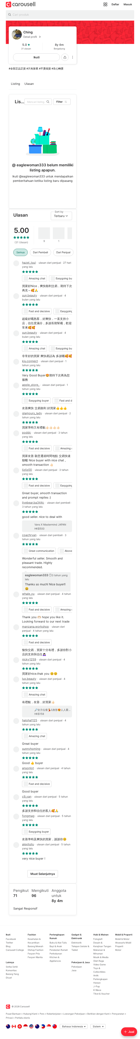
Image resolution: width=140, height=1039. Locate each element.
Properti (119, 946)
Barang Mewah (35, 946)
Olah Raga (98, 960)
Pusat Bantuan (13, 1013)
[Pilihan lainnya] (72, 57)
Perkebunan (56, 953)
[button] (48, 37)
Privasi (9, 1017)
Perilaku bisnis (22, 1017)
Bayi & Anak (56, 946)
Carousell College (15, 950)
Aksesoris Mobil (123, 942)
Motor (118, 950)
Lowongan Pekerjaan (74, 1013)
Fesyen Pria (34, 953)
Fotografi (97, 939)
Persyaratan (118, 1013)
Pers (42, 1013)
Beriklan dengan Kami (98, 1013)
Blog (8, 946)
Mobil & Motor (122, 939)
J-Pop (96, 986)
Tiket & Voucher (101, 993)
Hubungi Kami (30, 1013)
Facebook (11, 939)
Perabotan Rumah (59, 950)
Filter (59, 101)
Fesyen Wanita (35, 957)
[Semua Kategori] (105, 4)
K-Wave (97, 990)
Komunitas (11, 970)
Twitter (9, 942)
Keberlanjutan (54, 1013)
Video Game (99, 964)
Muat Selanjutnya (42, 874)
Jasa (73, 970)
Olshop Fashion (35, 950)
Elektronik (76, 942)
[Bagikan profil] (65, 57)
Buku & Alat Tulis (58, 942)
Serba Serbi (12, 966)
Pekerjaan (76, 966)
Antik (96, 975)
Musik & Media (100, 957)
